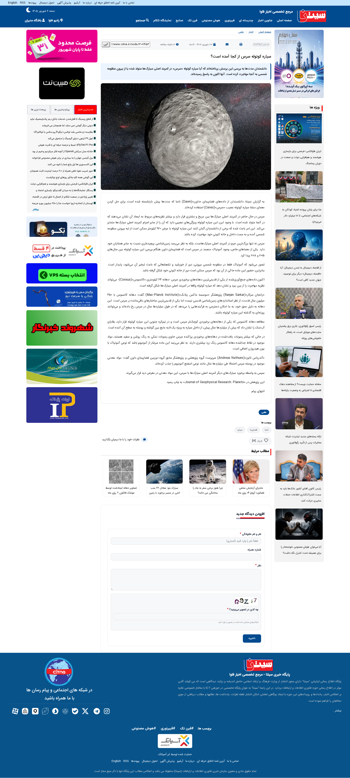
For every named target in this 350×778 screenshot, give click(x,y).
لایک (259, 441)
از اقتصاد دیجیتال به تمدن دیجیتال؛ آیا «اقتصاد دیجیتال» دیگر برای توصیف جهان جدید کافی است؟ (300, 274)
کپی (106, 44)
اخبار (251, 32)
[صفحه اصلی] (312, 16)
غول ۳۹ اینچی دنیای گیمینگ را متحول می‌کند (70, 139)
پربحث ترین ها (38, 110)
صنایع (179, 20)
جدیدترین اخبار (85, 110)
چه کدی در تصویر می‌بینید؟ (243, 610)
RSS (23, 3)
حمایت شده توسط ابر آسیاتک (175, 754)
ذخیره (252, 638)
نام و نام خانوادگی (251, 534)
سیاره (239, 430)
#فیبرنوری (168, 728)
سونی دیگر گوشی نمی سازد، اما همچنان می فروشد (67, 126)
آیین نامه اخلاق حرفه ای (107, 3)
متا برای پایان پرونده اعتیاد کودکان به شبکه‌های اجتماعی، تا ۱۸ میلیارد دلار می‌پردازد (301, 216)
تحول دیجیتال (46, 3)
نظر (259, 566)
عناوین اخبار (265, 20)
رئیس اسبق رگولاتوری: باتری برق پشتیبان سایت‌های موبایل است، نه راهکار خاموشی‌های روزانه (299, 332)
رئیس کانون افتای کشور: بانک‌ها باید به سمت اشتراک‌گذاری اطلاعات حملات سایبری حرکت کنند (300, 495)
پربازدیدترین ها (62, 110)
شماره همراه (254, 550)
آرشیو (77, 3)
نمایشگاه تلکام (162, 20)
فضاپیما (253, 430)
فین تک (192, 20)
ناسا (267, 430)
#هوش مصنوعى (144, 728)
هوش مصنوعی (211, 20)
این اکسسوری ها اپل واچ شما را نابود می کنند (70, 164)
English (12, 3)
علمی (241, 32)
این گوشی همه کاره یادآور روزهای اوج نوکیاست (69, 177)
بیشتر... (337, 710)
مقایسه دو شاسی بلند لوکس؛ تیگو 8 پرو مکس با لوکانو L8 (63, 132)
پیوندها (32, 3)
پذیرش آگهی (64, 3)
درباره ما (87, 3)
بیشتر (36, 209)
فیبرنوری (230, 20)
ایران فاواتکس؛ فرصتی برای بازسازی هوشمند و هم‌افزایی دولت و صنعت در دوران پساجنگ (301, 157)
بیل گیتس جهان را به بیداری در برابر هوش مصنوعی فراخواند (62, 158)
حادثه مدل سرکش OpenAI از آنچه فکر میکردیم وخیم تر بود (62, 152)
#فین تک (187, 728)
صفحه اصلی (284, 20)
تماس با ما (128, 3)
